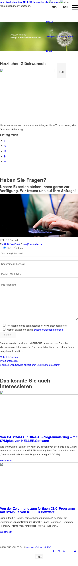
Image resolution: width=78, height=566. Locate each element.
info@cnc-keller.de (32, 244)
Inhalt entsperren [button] (9, 360)
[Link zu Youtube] (75, 551)
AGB (49, 547)
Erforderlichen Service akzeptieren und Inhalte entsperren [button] (30, 364)
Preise (49, 22)
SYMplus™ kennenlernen (59, 36)
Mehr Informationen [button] (10, 357)
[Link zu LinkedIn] (64, 551)
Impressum (31, 547)
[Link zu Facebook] (53, 551)
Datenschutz (41, 547)
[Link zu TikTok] (70, 551)
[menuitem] (73, 7)
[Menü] (73, 7)
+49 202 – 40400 (11, 244)
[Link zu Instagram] (59, 551)
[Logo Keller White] (31, 15)
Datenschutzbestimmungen (48, 329)
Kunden (50, 51)
